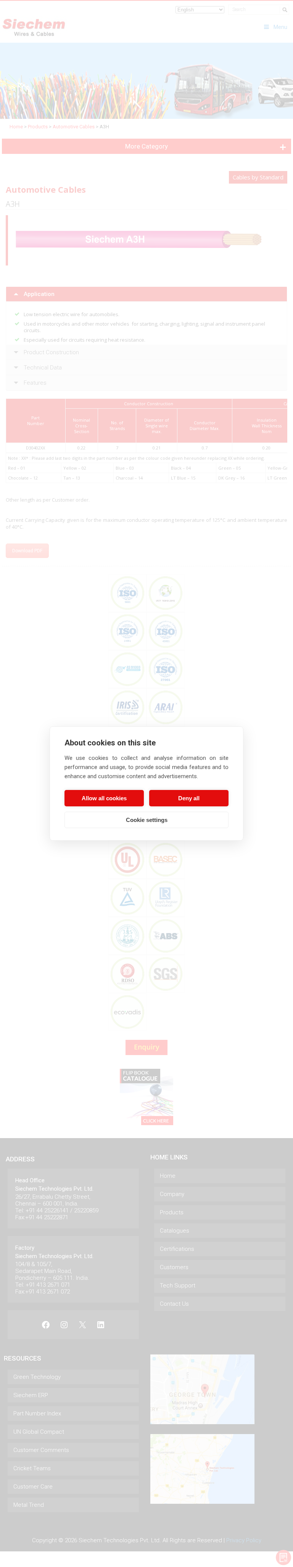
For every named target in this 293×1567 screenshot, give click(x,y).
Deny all (189, 798)
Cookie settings (146, 820)
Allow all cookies (104, 798)
